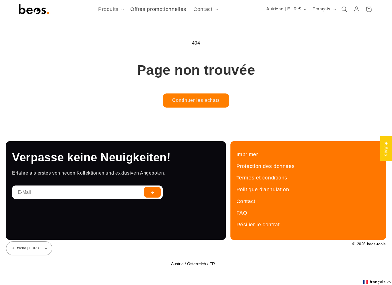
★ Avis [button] (386, 148)
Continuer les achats (196, 100)
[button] (110, 9)
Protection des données (265, 166)
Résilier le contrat (258, 224)
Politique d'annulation (262, 189)
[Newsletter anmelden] (152, 192)
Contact (245, 201)
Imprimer (247, 154)
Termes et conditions (262, 178)
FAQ (241, 213)
